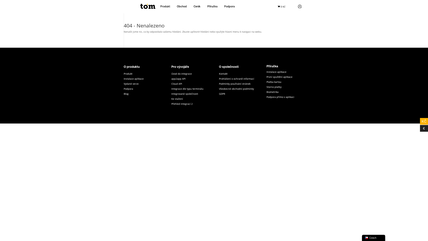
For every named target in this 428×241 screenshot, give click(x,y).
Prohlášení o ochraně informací (236, 79)
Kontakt (223, 74)
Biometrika (272, 92)
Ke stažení (177, 99)
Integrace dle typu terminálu (187, 89)
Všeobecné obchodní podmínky (236, 89)
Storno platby (274, 87)
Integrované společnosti (184, 94)
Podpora (229, 6)
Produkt (165, 6)
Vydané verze (131, 84)
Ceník (197, 6)
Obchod (182, 6)
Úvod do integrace (181, 74)
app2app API (178, 79)
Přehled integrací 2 (182, 104)
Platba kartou (273, 82)
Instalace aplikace (134, 79)
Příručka (212, 6)
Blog (126, 94)
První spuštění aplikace (279, 77)
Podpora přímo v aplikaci (280, 97)
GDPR (222, 94)
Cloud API (176, 84)
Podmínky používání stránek (234, 84)
